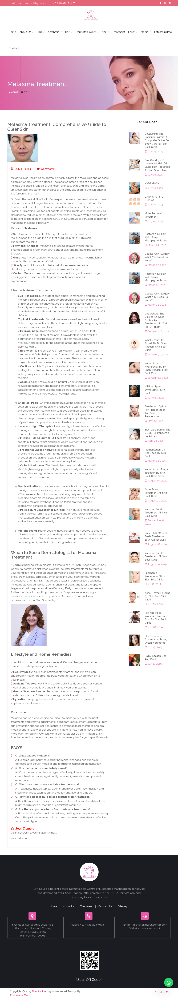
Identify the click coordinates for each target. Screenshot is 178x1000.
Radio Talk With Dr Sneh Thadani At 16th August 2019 (156, 536)
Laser (132, 32)
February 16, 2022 (158, 331)
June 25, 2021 (155, 397)
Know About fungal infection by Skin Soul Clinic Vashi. (156, 472)
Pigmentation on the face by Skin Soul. (155, 453)
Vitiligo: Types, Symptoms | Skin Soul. (155, 390)
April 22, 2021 (155, 440)
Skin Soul (37, 991)
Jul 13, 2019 (154, 584)
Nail (104, 32)
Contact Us (105, 906)
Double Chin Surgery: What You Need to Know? (157, 257)
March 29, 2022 (156, 245)
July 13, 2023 (155, 188)
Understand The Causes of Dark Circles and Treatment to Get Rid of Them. (156, 320)
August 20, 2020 (157, 500)
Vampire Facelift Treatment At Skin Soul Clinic (156, 512)
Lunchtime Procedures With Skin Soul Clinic (155, 576)
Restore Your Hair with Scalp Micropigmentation (156, 237)
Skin (40, 32)
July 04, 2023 (155, 221)
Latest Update (163, 32)
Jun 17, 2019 (154, 663)
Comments (47, 168)
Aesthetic (54, 32)
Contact (14, 48)
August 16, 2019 (157, 544)
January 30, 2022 (157, 354)
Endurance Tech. (20, 995)
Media (145, 32)
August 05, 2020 (157, 480)
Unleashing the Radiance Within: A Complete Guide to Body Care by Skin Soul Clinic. (157, 140)
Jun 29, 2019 (155, 604)
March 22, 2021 (156, 460)
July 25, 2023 (155, 151)
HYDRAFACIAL (153, 183)
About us (25, 32)
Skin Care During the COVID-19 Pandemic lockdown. (157, 433)
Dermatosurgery (86, 32)
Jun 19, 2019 (155, 647)
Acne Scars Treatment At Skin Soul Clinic (156, 492)
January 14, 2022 (157, 377)
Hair (68, 32)
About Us (68, 906)
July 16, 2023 (155, 174)
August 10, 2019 (157, 564)
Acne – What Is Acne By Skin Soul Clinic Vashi (157, 596)
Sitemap (123, 906)
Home (12, 32)
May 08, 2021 (155, 421)
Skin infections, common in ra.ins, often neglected (156, 639)
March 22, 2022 (156, 264)
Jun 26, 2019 (155, 627)
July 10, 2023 (155, 204)
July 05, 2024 (23, 168)
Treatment (118, 32)
